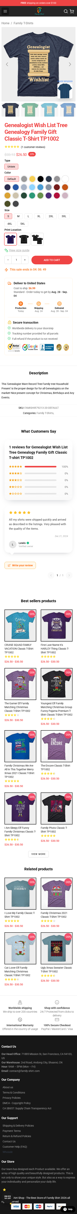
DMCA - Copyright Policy (17, 1103)
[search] (66, 11)
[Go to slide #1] (10, 110)
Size (7, 210)
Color (7, 172)
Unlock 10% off (7, 1197)
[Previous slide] (7, 64)
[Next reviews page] (69, 575)
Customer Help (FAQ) (15, 1146)
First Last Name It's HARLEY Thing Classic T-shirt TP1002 (55, 648)
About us (8, 1087)
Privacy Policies (12, 1097)
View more (38, 854)
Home (5, 23)
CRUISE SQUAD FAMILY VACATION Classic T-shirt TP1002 (18, 648)
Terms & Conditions (14, 1092)
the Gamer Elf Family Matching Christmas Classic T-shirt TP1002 (17, 707)
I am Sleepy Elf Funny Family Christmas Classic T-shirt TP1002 (20, 831)
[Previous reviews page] (51, 575)
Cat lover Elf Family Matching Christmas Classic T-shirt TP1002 (17, 971)
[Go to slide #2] (30, 110)
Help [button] (70, 1209)
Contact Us (9, 1141)
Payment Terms (12, 1130)
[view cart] (72, 11)
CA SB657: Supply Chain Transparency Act (27, 1108)
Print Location (12, 229)
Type (7, 160)
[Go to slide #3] (49, 110)
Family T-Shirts (23, 23)
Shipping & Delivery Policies (18, 1125)
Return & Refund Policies (17, 1136)
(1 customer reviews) (33, 147)
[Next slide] (70, 64)
